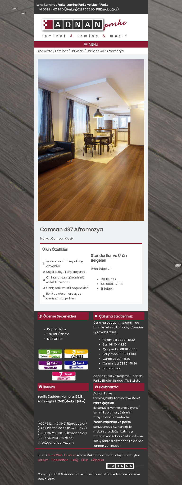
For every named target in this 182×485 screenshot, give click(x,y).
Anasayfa (44, 51)
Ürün (84, 460)
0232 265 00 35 (88, 9)
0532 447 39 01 (54, 9)
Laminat (61, 51)
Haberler (97, 460)
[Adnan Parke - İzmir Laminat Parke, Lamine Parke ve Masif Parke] (91, 28)
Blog (75, 460)
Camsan (77, 51)
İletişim (43, 460)
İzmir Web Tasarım (62, 455)
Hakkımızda (59, 460)
